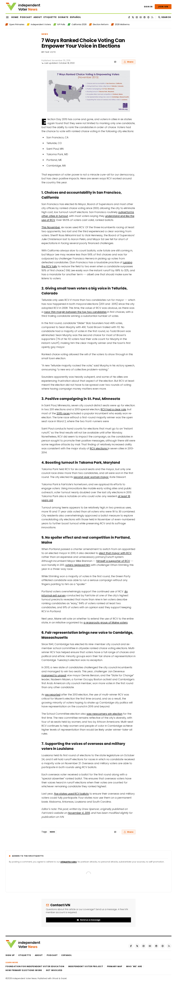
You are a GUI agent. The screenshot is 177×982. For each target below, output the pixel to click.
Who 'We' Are (134, 966)
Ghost (55, 978)
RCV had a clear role (113, 409)
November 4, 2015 (79, 813)
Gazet (64, 978)
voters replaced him (77, 565)
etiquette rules (68, 861)
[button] (10, 955)
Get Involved (54, 970)
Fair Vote (50, 52)
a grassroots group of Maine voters (106, 622)
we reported (52, 694)
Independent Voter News (24, 978)
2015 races (63, 413)
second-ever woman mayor (91, 477)
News (44, 34)
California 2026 (79, 24)
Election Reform (101, 24)
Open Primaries (16, 24)
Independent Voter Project (85, 966)
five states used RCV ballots (71, 793)
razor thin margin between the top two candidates (75, 312)
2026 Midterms (122, 24)
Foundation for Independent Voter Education (35, 966)
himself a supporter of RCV (113, 561)
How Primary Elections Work (24, 970)
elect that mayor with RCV (115, 553)
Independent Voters (41, 24)
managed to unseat (53, 675)
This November (50, 227)
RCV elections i (99, 448)
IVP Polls (61, 24)
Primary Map (114, 966)
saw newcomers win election (104, 713)
